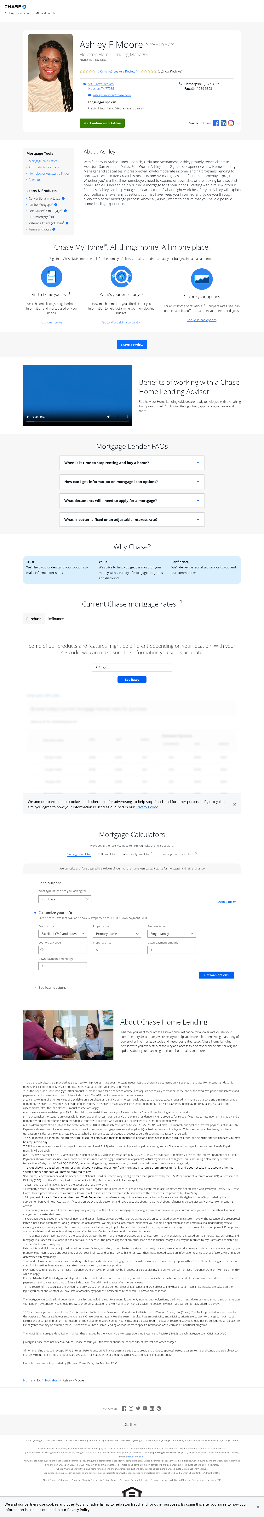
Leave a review (132, 345)
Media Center (102, 1480)
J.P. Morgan (63, 1480)
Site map (124, 1480)
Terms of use (157, 1480)
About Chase (49, 1480)
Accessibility (171, 1480)
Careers (114, 1480)
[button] (257, 1506)
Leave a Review (124, 71)
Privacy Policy (78, 1509)
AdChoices (184, 1480)
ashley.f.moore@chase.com (112, 95)
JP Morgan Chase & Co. (82, 1480)
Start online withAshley (102, 123)
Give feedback (199, 1480)
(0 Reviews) (104, 71)
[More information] (63, 198)
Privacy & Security (140, 1480)
